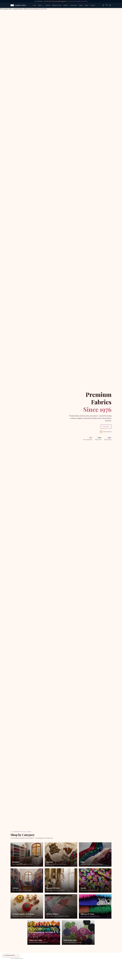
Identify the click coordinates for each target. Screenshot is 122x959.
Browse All (106, 426)
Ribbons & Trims (56, 5)
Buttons (48, 5)
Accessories (73, 5)
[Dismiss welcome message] (18, 955)
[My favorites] (106, 5)
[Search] (103, 5)
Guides (81, 5)
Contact (93, 5)
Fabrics (40, 5)
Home (34, 5)
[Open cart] (109, 5)
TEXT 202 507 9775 (48, 1)
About (86, 5)
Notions (65, 5)
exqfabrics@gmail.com (62, 1)
